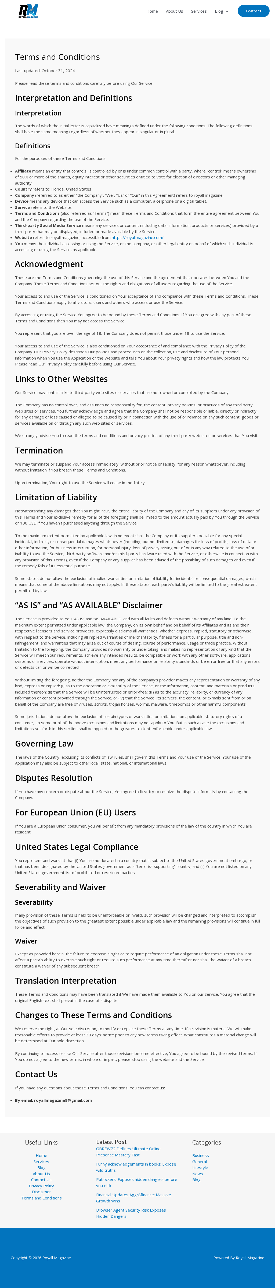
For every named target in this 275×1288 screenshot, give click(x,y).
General (199, 1161)
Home (152, 11)
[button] (225, 11)
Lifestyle (200, 1167)
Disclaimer (41, 1191)
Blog (219, 11)
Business (200, 1155)
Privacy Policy (41, 1185)
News (197, 1173)
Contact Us (41, 1179)
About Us (174, 11)
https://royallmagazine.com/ (138, 237)
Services (199, 11)
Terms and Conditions (41, 1198)
